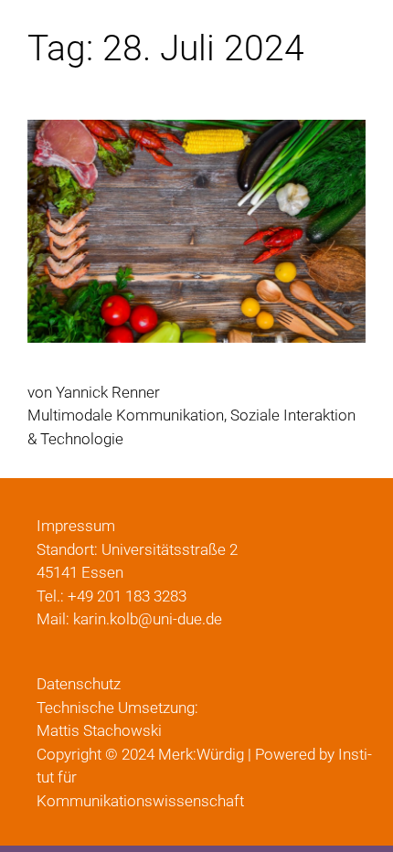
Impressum (76, 526)
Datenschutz (79, 684)
